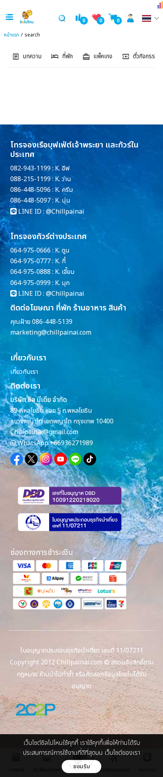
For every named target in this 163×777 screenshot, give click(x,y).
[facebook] (16, 459)
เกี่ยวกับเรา (24, 372)
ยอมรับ (81, 766)
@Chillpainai (65, 211)
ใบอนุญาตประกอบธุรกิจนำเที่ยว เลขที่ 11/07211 (81, 650)
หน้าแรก (11, 34)
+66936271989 (71, 443)
